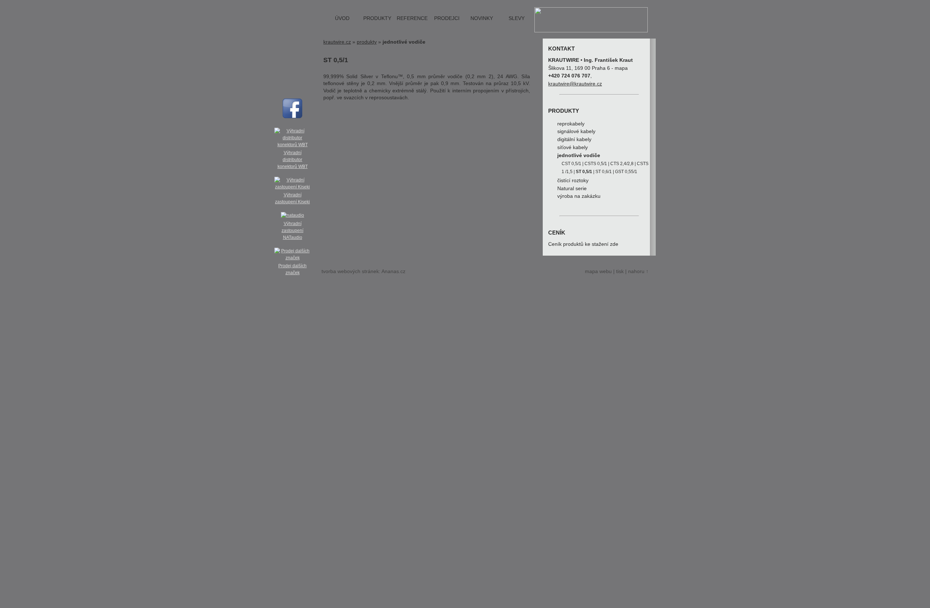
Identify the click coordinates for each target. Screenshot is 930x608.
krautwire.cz (337, 42)
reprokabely (571, 124)
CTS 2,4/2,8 (622, 163)
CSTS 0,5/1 (596, 163)
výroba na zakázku (579, 196)
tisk (620, 271)
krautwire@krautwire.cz (575, 84)
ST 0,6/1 (603, 171)
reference (412, 18)
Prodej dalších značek (292, 269)
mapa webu (598, 271)
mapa (621, 68)
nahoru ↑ (638, 271)
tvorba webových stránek (350, 271)
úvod (342, 18)
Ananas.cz (393, 271)
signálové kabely (576, 131)
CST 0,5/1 (571, 163)
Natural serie (572, 188)
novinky (481, 18)
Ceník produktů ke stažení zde (583, 244)
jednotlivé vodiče (578, 155)
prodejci (447, 18)
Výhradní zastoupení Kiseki (292, 198)
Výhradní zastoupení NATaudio (292, 230)
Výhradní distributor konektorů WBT (293, 159)
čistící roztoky (573, 180)
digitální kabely (574, 139)
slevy (517, 18)
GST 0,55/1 (626, 171)
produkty (377, 18)
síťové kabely (572, 147)
